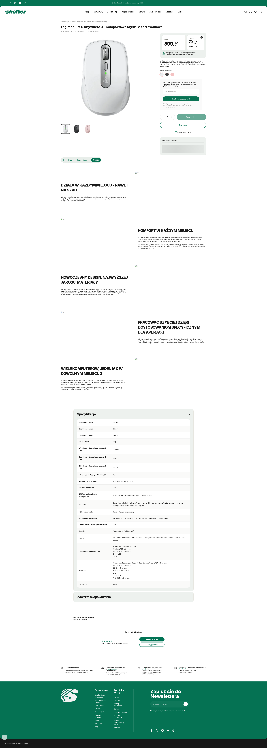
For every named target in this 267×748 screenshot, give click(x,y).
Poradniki (98, 723)
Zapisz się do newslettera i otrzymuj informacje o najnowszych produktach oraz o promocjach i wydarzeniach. (180, 105)
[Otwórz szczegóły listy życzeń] (255, 11)
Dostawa (117, 701)
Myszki (68, 21)
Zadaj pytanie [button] (151, 645)
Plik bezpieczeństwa (80, 619)
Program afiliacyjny (98, 716)
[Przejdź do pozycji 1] (76, 129)
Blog (96, 727)
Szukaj (116, 697)
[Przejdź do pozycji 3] (88, 129)
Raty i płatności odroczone (100, 696)
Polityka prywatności (118, 716)
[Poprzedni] (101, 3)
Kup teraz (183, 125)
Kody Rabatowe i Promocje (101, 701)
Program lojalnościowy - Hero (119, 723)
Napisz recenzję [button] (152, 639)
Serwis (116, 709)
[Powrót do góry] (63, 160)
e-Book (97, 709)
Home (63, 21)
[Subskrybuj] (185, 704)
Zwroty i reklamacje (118, 705)
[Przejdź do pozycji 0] (65, 129)
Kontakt (117, 728)
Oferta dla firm (100, 705)
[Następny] (153, 3)
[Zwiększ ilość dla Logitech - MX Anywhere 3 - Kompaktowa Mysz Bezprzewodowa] (172, 117)
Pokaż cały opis (164, 66)
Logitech (66, 31)
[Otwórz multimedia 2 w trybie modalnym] (106, 78)
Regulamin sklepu (120, 712)
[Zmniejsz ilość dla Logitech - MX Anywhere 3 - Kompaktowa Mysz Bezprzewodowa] (162, 117)
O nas (97, 720)
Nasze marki (99, 712)
